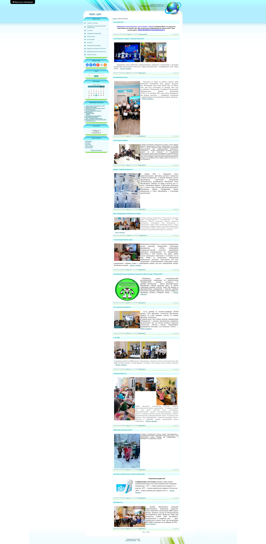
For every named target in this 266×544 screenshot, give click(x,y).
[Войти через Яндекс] (97, 64)
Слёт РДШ (116, 337)
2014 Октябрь (89, 147)
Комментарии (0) (142, 72)
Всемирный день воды (120, 77)
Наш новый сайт (118, 22)
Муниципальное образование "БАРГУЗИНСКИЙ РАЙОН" (92, 116)
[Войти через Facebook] (94, 64)
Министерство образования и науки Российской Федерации (94, 106)
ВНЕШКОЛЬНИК (90, 113)
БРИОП (88, 114)
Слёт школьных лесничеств (122, 307)
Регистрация (157, 6)
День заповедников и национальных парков (126, 213)
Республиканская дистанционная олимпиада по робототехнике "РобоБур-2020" (138, 274)
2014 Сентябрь (89, 146)
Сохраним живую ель (120, 373)
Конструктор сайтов (131, 540)
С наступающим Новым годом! (122, 239)
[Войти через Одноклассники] (105, 64)
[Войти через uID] (87, 64)
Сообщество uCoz (90, 120)
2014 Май (87, 142)
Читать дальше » (126, 68)
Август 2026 (96, 84)
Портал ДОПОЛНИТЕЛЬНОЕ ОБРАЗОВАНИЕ (92, 111)
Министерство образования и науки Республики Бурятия (94, 109)
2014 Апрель (88, 141)
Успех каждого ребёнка (120, 140)
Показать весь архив (96, 150)
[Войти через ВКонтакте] (90, 64)
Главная (114, 18)
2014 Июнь (88, 144)
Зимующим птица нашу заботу (122, 430)
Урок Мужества (118, 502)
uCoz (139, 540)
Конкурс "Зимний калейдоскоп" (123, 169)
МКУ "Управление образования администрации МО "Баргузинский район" (95, 119)
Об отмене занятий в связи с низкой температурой (128, 474)
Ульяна (128, 34)
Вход (163, 6)
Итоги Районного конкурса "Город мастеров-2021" (128, 38)
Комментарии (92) (143, 34)
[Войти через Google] (101, 65)
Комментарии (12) (143, 235)
